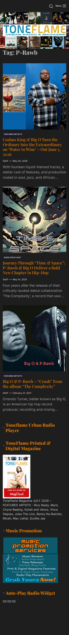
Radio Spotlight (12, 257)
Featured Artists (13, 134)
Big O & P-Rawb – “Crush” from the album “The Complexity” (32, 383)
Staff (5, 161)
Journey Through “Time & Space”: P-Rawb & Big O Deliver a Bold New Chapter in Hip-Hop (34, 267)
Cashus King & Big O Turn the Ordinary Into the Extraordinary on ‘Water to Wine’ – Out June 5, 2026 (32, 147)
